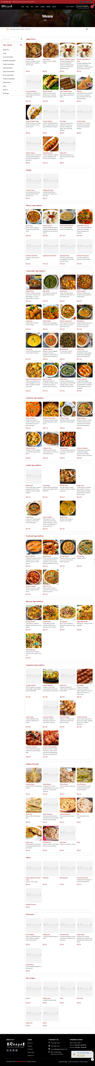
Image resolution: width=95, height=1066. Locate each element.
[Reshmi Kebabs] (68, 708)
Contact (54, 6)
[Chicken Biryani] (34, 640)
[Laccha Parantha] (68, 805)
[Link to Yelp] (84, 2)
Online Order (82, 6)
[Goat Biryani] (68, 612)
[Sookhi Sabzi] (51, 312)
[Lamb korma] (68, 508)
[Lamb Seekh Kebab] (68, 82)
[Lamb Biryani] (51, 612)
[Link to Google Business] (91, 2)
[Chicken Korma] (34, 439)
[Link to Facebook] (81, 2)
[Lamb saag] (51, 476)
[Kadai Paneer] (34, 282)
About (27, 6)
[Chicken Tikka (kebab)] (51, 737)
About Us (30, 1043)
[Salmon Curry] (51, 577)
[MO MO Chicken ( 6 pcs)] (68, 50)
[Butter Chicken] (34, 409)
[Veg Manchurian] (51, 143)
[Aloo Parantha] (85, 775)
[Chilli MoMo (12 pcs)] (85, 216)
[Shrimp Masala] (68, 547)
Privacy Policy (84, 1061)
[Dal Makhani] (85, 312)
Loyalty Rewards (62, 1061)
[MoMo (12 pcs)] (51, 216)
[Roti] (85, 805)
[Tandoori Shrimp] (85, 708)
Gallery (37, 6)
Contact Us (30, 1055)
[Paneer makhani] (85, 370)
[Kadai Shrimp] (51, 547)
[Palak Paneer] (68, 370)
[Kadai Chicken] (85, 409)
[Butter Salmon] (34, 547)
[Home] (6, 6)
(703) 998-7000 (7, 2)
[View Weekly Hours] (87, 29)
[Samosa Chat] (34, 50)
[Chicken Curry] (51, 439)
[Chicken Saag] (68, 409)
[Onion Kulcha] (68, 775)
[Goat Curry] (34, 216)
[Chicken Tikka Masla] (51, 409)
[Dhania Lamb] (68, 476)
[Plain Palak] (51, 282)
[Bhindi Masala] (68, 340)
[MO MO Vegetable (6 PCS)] (85, 50)
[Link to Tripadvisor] (88, 2)
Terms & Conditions (73, 1061)
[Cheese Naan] (34, 775)
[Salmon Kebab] (51, 82)
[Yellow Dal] (34, 340)
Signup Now (80, 1055)
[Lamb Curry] (34, 508)
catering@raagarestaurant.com (59, 1049)
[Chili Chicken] (68, 439)
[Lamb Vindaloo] (51, 508)
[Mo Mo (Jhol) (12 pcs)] (68, 216)
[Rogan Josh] (85, 476)
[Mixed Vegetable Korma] (34, 370)
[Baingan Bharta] (51, 340)
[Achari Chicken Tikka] (34, 112)
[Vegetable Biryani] (85, 612)
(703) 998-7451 (55, 1046)
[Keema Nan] (34, 833)
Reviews (48, 6)
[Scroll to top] (92, 1059)
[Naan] (85, 833)
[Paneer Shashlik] (51, 676)
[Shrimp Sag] (85, 547)
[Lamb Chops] (34, 708)
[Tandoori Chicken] (34, 737)
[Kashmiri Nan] (51, 833)
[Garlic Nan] (34, 805)
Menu (32, 6)
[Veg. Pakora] (51, 50)
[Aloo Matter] (68, 282)
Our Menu (30, 1049)
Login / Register (70, 6)
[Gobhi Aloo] (34, 312)
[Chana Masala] (85, 282)
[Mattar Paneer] (51, 370)
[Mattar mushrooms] (68, 312)
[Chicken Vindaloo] (85, 439)
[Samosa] (85, 82)
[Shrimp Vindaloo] (34, 577)
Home (23, 6)
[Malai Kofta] (85, 340)
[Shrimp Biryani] (34, 612)
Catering (42, 6)
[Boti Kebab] (85, 676)
